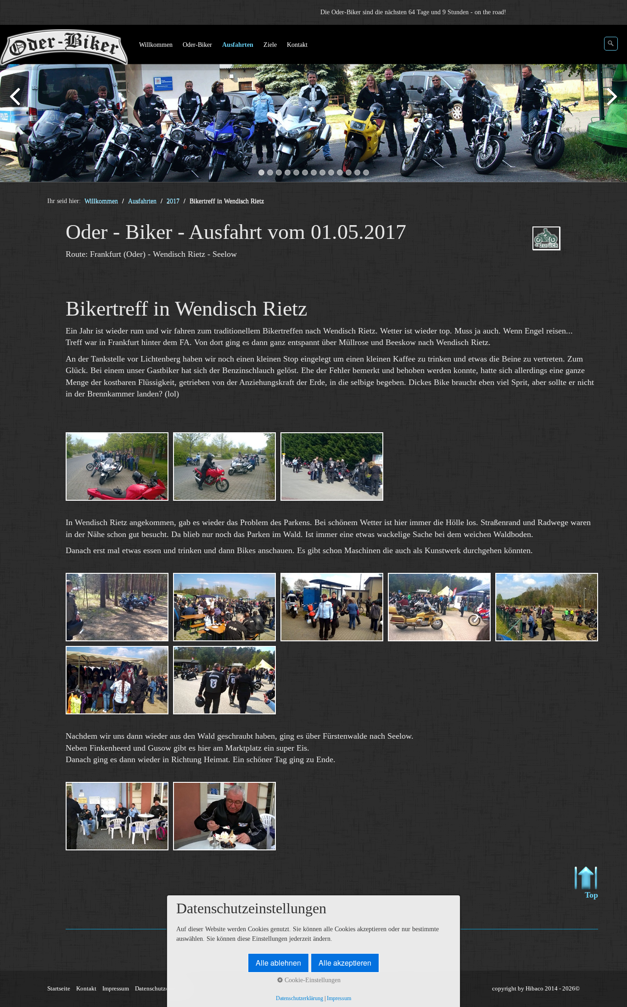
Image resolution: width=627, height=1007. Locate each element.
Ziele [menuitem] (270, 44)
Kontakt (86, 988)
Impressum (115, 988)
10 (340, 172)
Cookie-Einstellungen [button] (312, 980)
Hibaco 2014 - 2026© (553, 988)
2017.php (559, 246)
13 (366, 172)
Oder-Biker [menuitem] (197, 44)
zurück (16, 105)
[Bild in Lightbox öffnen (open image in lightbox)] (117, 466)
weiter (611, 105)
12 (357, 172)
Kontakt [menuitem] (297, 44)
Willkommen (101, 201)
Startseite (58, 988)
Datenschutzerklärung (162, 988)
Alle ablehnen (278, 962)
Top (591, 895)
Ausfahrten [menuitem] (237, 44)
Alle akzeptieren (345, 962)
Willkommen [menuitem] (156, 44)
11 (349, 172)
